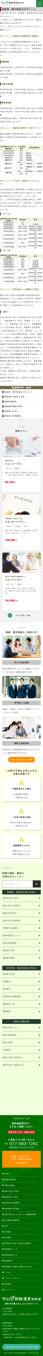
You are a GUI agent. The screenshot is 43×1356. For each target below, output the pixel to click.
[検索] (37, 884)
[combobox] (17, 884)
